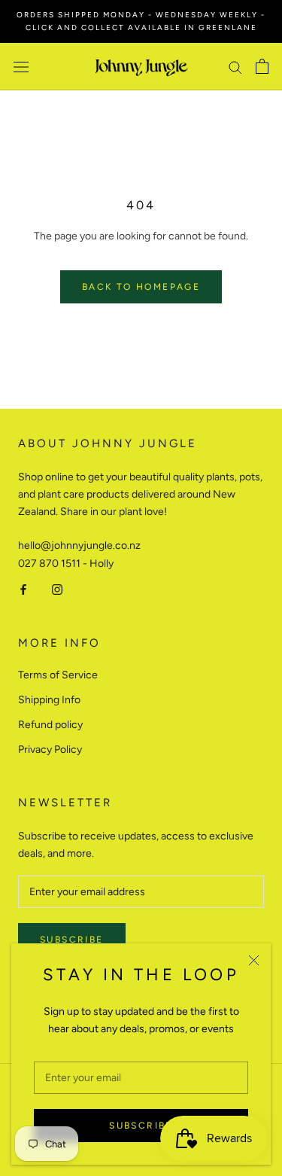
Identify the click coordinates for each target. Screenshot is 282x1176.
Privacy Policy (50, 749)
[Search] (235, 66)
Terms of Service (58, 675)
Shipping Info (49, 699)
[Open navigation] (21, 66)
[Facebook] (23, 589)
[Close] (253, 960)
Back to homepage (141, 287)
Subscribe (141, 1125)
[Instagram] (57, 589)
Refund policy (50, 724)
